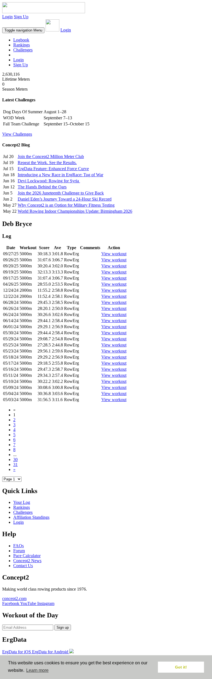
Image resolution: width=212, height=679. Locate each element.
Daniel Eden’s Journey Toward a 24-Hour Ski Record (65, 199)
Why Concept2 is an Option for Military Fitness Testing (66, 205)
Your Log (21, 502)
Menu (23, 30)
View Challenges (17, 134)
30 (15, 459)
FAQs (18, 545)
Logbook (21, 40)
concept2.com (14, 598)
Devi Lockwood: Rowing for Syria (49, 180)
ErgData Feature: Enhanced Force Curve (53, 168)
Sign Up (21, 16)
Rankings (21, 45)
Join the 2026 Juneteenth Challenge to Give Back (61, 193)
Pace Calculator (27, 555)
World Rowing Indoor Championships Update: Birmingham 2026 (75, 211)
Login (7, 16)
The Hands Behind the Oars (42, 187)
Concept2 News (27, 560)
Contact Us (23, 565)
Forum (19, 550)
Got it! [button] (181, 667)
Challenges (23, 50)
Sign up (63, 627)
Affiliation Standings (31, 517)
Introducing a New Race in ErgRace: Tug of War (60, 174)
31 (15, 464)
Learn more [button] (37, 670)
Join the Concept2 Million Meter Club (51, 156)
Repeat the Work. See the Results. (47, 162)
